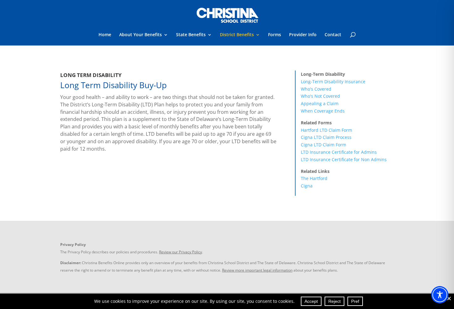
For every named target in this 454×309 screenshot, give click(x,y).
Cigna (307, 186)
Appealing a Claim (319, 103)
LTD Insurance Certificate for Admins (339, 152)
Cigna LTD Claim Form (323, 145)
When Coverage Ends (323, 111)
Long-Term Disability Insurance (333, 81)
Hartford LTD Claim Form (326, 130)
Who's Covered (316, 89)
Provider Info (303, 34)
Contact (333, 34)
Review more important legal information (257, 270)
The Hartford (314, 178)
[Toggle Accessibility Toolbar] (440, 295)
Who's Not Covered (320, 96)
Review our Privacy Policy (180, 252)
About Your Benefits (140, 34)
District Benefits (237, 34)
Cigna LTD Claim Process (326, 137)
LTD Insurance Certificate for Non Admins (344, 159)
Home (105, 34)
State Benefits (191, 34)
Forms (274, 34)
